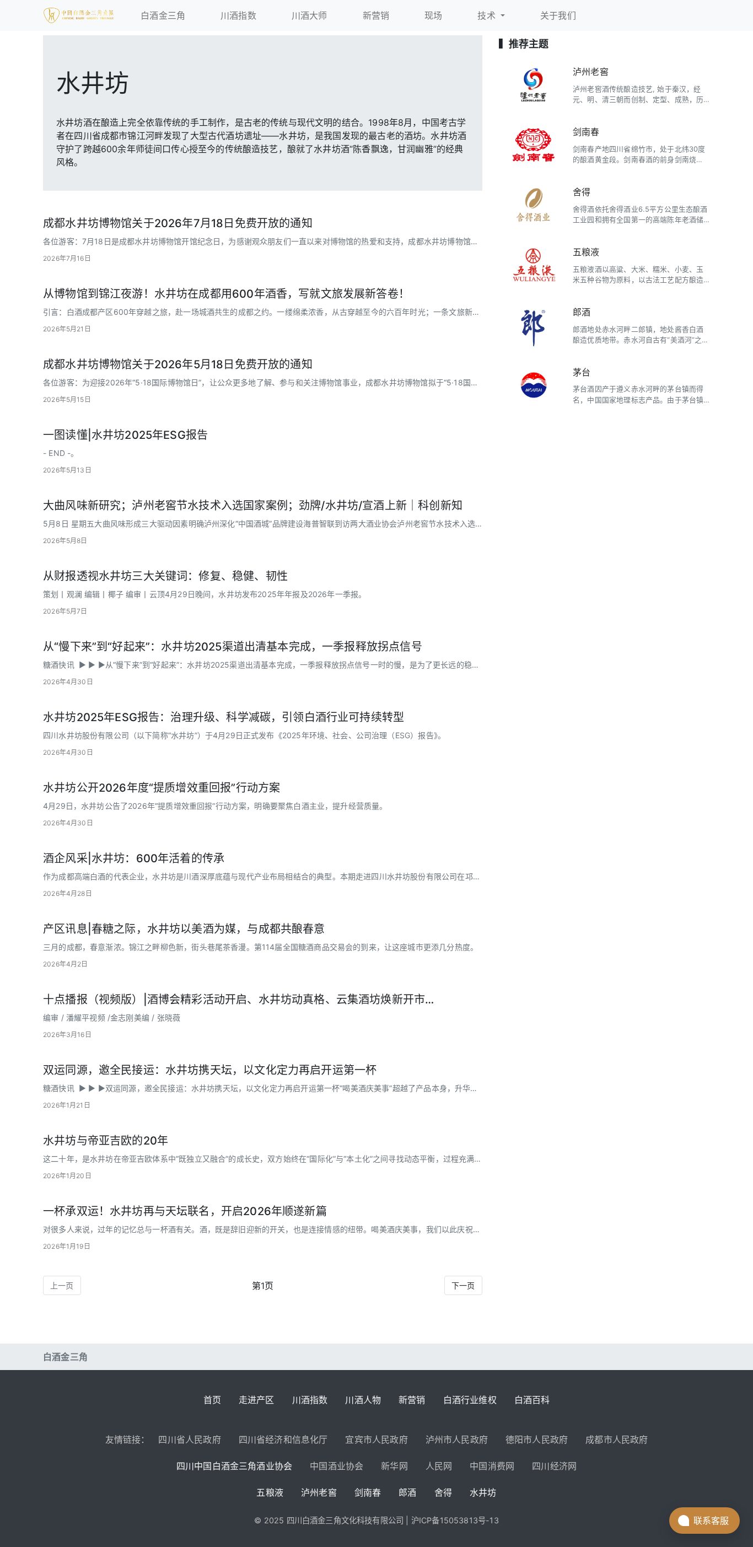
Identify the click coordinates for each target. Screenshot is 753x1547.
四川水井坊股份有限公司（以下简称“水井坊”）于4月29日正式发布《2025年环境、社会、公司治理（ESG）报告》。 (244, 735)
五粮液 (586, 251)
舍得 (581, 191)
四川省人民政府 (189, 1439)
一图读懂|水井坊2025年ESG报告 (125, 435)
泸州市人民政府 (457, 1439)
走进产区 (257, 1399)
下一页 (463, 1285)
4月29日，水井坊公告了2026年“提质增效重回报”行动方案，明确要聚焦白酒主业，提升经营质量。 (215, 805)
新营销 (412, 1399)
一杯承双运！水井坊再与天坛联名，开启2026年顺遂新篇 (185, 1211)
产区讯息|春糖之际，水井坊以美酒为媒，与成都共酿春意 (184, 929)
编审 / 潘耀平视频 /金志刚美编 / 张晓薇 (111, 1017)
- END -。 (60, 453)
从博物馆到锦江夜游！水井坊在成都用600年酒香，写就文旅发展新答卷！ (226, 293)
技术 (487, 15)
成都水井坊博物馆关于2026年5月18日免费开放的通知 (178, 364)
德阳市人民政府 (536, 1439)
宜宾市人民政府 (376, 1439)
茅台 (581, 372)
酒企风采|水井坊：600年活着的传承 (133, 858)
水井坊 (483, 1492)
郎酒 (581, 312)
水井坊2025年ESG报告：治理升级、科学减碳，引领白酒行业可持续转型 (223, 717)
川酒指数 (310, 1399)
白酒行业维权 (470, 1399)
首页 (212, 1399)
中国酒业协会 (336, 1465)
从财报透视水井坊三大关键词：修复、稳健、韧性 (165, 576)
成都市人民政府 (616, 1439)
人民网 (439, 1465)
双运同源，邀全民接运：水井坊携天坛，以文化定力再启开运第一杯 (209, 1070)
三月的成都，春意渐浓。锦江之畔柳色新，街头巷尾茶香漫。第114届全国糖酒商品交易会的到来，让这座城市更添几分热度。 (260, 947)
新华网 (394, 1465)
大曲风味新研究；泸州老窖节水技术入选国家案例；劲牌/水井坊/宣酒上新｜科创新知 (252, 505)
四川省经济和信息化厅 (283, 1439)
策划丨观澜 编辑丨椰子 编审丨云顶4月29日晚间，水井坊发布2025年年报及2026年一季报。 (204, 594)
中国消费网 (492, 1465)
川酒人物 (363, 1399)
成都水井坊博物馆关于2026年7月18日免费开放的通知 (178, 223)
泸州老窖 (591, 71)
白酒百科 (532, 1399)
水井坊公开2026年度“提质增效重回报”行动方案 (161, 787)
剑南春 (586, 131)
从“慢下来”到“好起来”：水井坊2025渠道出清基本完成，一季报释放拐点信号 (232, 646)
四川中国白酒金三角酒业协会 (234, 1465)
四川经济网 (554, 1465)
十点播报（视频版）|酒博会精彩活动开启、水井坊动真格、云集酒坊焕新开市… (238, 999)
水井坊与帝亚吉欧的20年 (105, 1140)
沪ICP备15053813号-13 (455, 1520)
